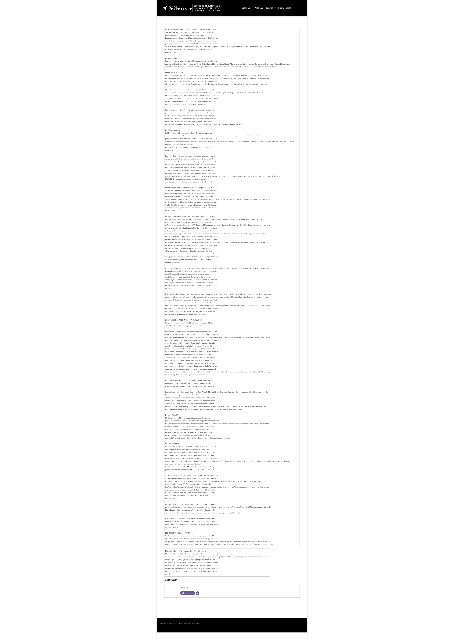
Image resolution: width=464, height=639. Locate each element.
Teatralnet (184, 587)
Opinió (269, 7)
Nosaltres (245, 7)
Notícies (259, 7)
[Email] (197, 593)
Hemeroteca (284, 7)
